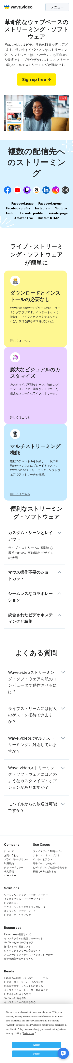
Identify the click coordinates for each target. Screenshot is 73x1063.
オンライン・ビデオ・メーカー (21, 910)
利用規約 (9, 863)
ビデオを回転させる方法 (17, 994)
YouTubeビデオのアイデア (18, 942)
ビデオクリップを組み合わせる (50, 867)
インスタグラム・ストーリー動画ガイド (26, 990)
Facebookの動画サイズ (17, 934)
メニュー (57, 7)
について (9, 851)
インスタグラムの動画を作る (20, 1002)
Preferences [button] (28, 1033)
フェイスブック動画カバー (47, 851)
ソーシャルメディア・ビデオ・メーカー (26, 894)
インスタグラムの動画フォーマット (23, 938)
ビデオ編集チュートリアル (18, 958)
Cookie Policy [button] (16, 1029)
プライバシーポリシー (16, 859)
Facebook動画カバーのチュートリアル (26, 977)
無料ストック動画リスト (17, 946)
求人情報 (9, 871)
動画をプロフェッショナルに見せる (23, 986)
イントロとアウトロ (44, 859)
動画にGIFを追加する (44, 871)
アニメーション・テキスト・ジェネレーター (28, 954)
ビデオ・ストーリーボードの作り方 (23, 982)
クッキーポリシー (14, 867)
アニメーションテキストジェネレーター (26, 906)
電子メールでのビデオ (45, 863)
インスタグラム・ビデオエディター (23, 898)
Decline (36, 1053)
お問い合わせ (11, 855)
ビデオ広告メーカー (15, 902)
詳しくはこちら (20, 340)
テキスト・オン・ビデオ (46, 855)
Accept (36, 1044)
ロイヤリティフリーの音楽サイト (22, 950)
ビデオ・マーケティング (17, 915)
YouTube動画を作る (15, 998)
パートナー (10, 875)
